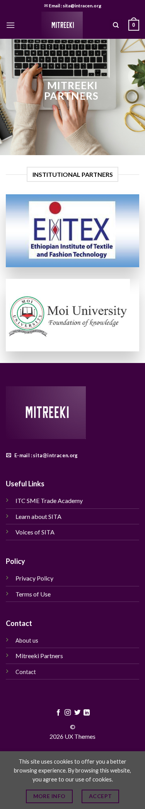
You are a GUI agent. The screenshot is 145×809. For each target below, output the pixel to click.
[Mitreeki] (62, 25)
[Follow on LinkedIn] (87, 712)
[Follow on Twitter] (77, 712)
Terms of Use (33, 594)
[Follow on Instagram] (68, 712)
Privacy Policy (34, 578)
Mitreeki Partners (39, 655)
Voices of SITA (35, 532)
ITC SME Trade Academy (49, 500)
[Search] (116, 25)
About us (26, 640)
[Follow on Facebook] (58, 712)
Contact (25, 672)
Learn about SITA (38, 516)
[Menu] (10, 25)
